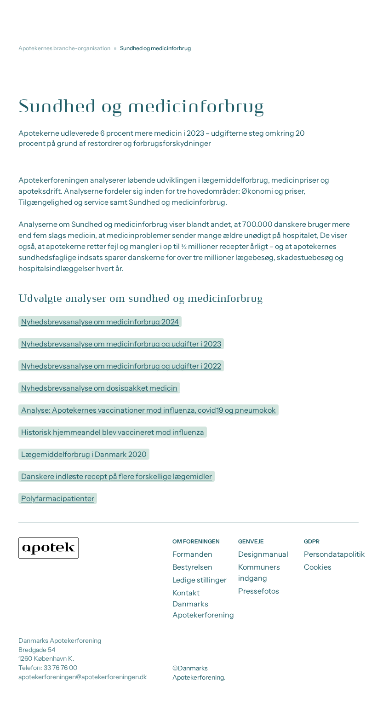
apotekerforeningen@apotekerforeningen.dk (82, 677)
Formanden (192, 554)
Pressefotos (258, 590)
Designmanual (263, 554)
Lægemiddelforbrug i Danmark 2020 (84, 454)
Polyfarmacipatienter (57, 498)
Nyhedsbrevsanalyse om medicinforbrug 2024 (100, 321)
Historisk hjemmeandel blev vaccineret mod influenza (112, 432)
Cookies (317, 566)
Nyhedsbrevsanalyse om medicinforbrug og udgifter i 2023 (121, 343)
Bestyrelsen (192, 566)
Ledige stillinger (199, 579)
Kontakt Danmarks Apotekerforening (203, 603)
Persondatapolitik (334, 554)
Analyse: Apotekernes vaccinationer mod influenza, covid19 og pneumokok (148, 410)
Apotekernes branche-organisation (64, 48)
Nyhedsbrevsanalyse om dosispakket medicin (99, 387)
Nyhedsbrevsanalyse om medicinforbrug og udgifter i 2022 (121, 365)
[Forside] (48, 548)
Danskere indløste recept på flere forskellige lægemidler (116, 476)
